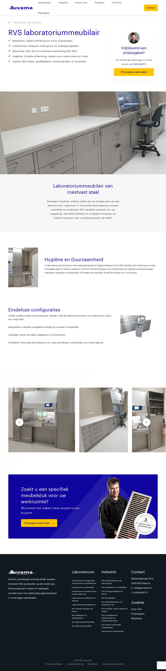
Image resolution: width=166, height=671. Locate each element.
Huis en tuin (81, 2)
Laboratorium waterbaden (83, 587)
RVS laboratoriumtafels (81, 626)
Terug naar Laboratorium (27, 22)
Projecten (99, 2)
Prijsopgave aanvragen (134, 72)
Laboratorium (44, 2)
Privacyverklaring (54, 664)
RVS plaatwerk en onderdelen (114, 587)
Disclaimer (93, 664)
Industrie (63, 2)
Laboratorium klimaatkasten (84, 605)
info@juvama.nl (142, 588)
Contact (151, 7)
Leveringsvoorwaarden (113, 664)
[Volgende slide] (146, 422)
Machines (136, 618)
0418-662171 (139, 64)
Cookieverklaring (75, 664)
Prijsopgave (43, 13)
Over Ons (117, 2)
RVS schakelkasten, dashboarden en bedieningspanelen (110, 618)
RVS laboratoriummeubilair (83, 622)
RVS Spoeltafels (108, 598)
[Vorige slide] (19, 422)
